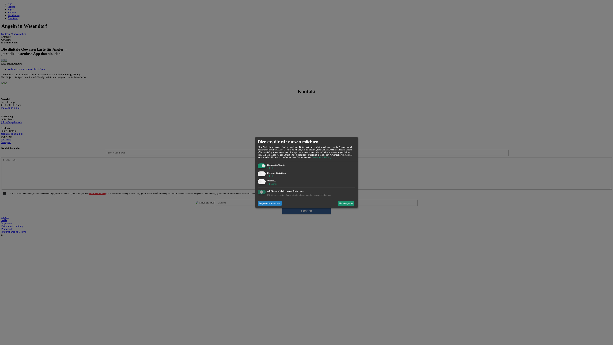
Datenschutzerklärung (321, 157)
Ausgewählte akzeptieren (270, 203)
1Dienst (271, 168)
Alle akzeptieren (346, 203)
